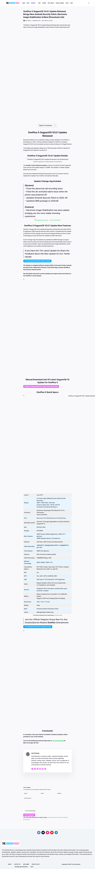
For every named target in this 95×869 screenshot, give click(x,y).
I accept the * (30, 810)
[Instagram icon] (43, 769)
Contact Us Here (58, 615)
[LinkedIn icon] (35, 769)
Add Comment (28, 798)
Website (59, 793)
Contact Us (17, 864)
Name (26, 793)
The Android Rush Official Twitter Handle (37, 261)
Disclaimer (26, 864)
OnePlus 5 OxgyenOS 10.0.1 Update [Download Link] (41, 386)
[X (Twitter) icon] (40, 769)
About (10, 864)
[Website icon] (37, 769)
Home (23, 3)
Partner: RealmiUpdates (21, 866)
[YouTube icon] (45, 769)
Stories (44, 3)
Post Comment (29, 815)
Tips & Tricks (51, 3)
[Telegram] (56, 832)
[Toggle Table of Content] (54, 125)
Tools (67, 3)
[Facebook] (39, 832)
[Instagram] (47, 832)
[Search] (88, 3)
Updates (33, 3)
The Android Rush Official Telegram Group (38, 626)
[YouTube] (52, 832)
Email (42, 793)
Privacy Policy (32, 810)
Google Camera (60, 3)
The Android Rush (57, 740)
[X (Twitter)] (43, 832)
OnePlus (46, 20)
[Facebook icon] (32, 769)
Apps (39, 3)
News (28, 3)
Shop (71, 3)
